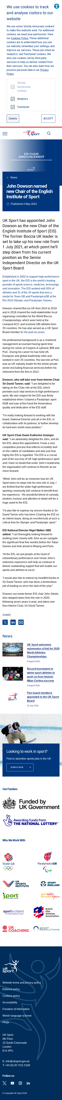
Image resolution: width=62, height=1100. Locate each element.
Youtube (12, 1083)
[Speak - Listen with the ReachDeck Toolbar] (57, 6)
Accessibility (9, 1002)
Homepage (31, 133)
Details (13, 118)
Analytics (22, 98)
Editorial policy (11, 989)
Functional (22, 107)
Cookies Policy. (20, 38)
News (13, 177)
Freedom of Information (16, 1009)
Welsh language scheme (17, 1015)
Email (21, 622)
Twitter (4, 1083)
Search (49, 133)
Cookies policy (11, 995)
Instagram (20, 1083)
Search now (17, 767)
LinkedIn (13, 622)
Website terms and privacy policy (21, 982)
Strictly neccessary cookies (22, 86)
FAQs (5, 1022)
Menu (4, 133)
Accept (48, 118)
